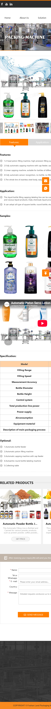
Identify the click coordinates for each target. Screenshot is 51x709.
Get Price (20, 539)
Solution (42, 17)
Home (7, 17)
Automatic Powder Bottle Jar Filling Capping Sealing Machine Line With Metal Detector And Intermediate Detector (20, 523)
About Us (24, 17)
